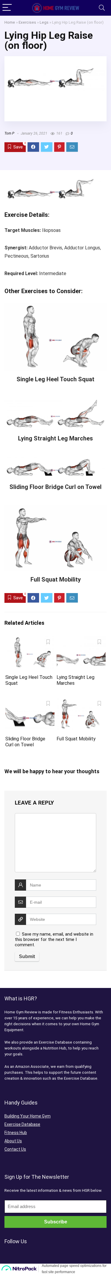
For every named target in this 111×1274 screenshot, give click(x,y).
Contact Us (15, 1149)
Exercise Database (22, 1124)
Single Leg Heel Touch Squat (55, 379)
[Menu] (7, 8)
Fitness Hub (15, 1132)
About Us (13, 1141)
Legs (44, 22)
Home (9, 22)
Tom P (9, 133)
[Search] (102, 8)
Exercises (27, 22)
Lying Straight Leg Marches (55, 438)
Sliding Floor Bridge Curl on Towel (55, 486)
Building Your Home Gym (27, 1116)
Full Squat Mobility (55, 579)
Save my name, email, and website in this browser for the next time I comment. (54, 939)
